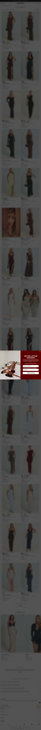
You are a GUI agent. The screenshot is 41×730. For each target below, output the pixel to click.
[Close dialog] (40, 351)
